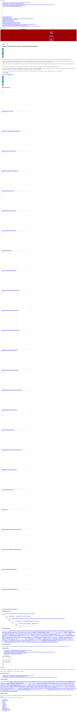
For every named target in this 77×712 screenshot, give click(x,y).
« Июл (3, 664)
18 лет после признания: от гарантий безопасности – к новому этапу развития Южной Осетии (19, 24)
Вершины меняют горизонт (7, 16)
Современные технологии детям (8, 21)
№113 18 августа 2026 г (23, 646)
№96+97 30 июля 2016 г (10, 638)
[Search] (32, 626)
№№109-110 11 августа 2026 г (66, 646)
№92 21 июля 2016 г (41, 632)
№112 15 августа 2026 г (17, 646)
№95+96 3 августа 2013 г (16, 637)
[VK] (38, 49)
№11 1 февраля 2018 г (9, 74)
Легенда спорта (5, 509)
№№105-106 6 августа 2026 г (50, 646)
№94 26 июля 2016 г (16, 635)
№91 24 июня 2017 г (41, 630)
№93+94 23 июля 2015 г (37, 634)
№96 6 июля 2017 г (29, 637)
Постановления (58, 37)
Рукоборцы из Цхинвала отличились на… (10, 350)
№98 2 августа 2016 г (16, 640)
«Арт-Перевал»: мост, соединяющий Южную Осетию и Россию (14, 5)
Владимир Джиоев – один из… (7, 111)
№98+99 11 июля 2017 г (65, 640)
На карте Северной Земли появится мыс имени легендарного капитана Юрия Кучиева (18, 18)
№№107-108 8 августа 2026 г (58, 646)
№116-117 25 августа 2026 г (42, 646)
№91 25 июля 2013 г (53, 630)
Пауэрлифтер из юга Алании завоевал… (9, 469)
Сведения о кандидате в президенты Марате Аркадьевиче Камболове (15, 25)
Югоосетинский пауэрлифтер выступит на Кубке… (11, 529)
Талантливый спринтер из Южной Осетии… (10, 310)
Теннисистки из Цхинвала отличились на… (10, 170)
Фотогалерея (51, 38)
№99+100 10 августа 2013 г (49, 641)
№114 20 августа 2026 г (30, 646)
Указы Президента (47, 37)
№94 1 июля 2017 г (33, 684)
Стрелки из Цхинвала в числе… (8, 489)
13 (6, 660)
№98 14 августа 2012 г (51, 640)
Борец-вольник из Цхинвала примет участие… (11, 290)
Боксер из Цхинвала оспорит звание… (9, 210)
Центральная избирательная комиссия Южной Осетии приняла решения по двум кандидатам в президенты (22, 26)
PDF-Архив (51, 40)
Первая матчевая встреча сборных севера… (10, 370)
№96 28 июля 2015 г (54, 637)
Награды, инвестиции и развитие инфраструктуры (12, 22)
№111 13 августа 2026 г (11, 646)
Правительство (52, 34)
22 (8, 661)
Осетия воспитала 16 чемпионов (8, 429)
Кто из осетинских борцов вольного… (9, 230)
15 (8, 660)
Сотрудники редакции (7, 709)
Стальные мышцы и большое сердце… (9, 270)
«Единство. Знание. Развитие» (8, 20)
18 (3, 661)
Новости (51, 32)
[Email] (38, 55)
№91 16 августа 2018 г (15, 630)
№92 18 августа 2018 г (27, 632)
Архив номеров (5, 700)
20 (6, 661)
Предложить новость (6, 708)
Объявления (5, 707)
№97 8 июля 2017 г (31, 638)
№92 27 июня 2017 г (60, 632)
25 (3, 662)
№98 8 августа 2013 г (38, 640)
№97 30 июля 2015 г (62, 638)
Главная (4, 703)
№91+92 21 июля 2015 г (55, 681)
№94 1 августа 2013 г (24, 684)
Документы (51, 36)
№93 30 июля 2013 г (24, 634)
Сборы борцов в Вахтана (7, 250)
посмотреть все (4, 695)
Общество (51, 35)
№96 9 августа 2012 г (42, 637)
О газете (51, 31)
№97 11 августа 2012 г (46, 638)
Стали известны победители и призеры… (10, 609)
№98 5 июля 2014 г (27, 640)
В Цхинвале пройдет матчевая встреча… (10, 409)
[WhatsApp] (38, 54)
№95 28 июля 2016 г (16, 686)
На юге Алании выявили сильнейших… (9, 569)
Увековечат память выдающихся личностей (10, 19)
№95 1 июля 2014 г (27, 635)
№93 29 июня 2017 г (11, 634)
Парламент (57, 34)
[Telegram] (38, 50)
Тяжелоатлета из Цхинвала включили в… (10, 589)
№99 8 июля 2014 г (23, 641)
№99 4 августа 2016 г (11, 641)
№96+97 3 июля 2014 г (66, 637)
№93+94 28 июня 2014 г (52, 634)
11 (3, 660)
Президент (47, 34)
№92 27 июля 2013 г (52, 632)
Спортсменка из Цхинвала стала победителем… (11, 330)
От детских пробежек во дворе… (8, 190)
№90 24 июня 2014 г (5, 630)
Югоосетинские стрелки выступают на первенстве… (12, 449)
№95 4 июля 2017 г (37, 635)
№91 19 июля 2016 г (29, 630)
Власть (51, 33)
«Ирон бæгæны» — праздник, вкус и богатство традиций (13, 3)
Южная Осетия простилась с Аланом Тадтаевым (11, 23)
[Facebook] (38, 52)
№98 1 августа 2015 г (62, 688)
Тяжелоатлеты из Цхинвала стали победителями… (11, 549)
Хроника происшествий (7, 17)
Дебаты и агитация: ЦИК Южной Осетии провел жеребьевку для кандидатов (16, 2)
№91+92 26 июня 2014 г (12, 632)
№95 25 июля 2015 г (60, 635)
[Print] (38, 57)
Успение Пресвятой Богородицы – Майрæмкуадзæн (12, 6)
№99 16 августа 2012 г (34, 641)
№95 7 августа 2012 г (48, 635)
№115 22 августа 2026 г (36, 646)
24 (2, 662)
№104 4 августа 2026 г (5, 646)
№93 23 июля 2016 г (42, 683)
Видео (51, 39)
